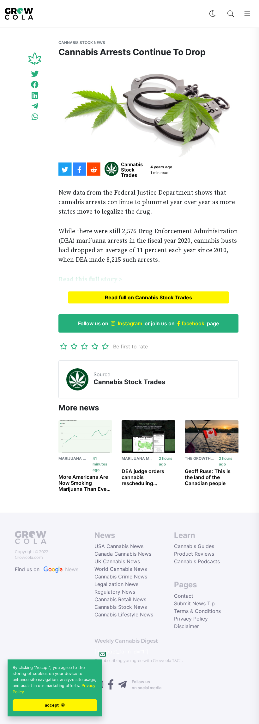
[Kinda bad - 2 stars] (74, 346)
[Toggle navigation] (247, 14)
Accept (52, 705)
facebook (192, 323)
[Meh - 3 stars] (84, 346)
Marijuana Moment (79, 458)
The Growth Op (201, 458)
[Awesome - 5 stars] (105, 346)
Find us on (46, 569)
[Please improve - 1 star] (63, 346)
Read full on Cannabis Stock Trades (148, 297)
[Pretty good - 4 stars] (95, 346)
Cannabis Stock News (81, 42)
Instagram (130, 323)
